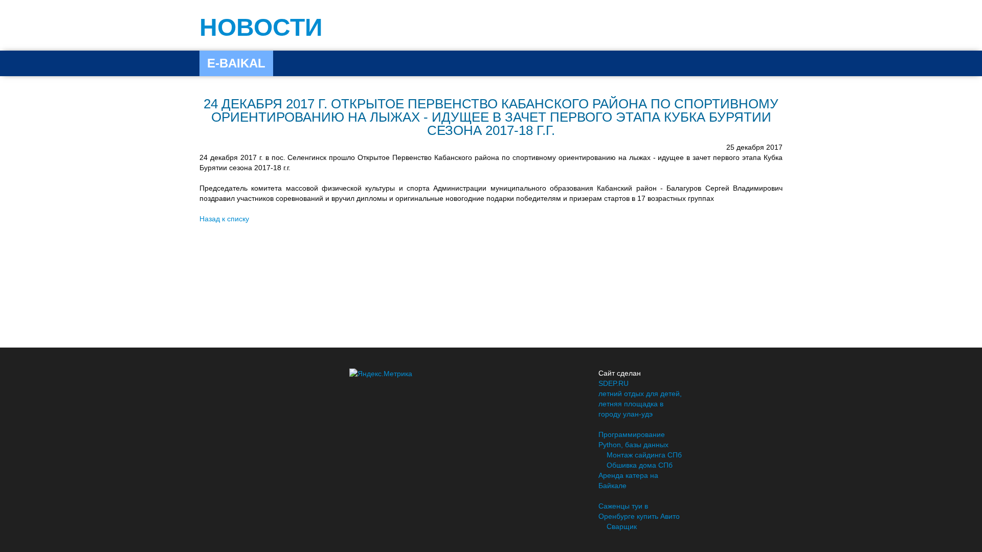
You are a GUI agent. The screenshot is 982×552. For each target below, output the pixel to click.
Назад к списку (224, 219)
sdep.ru (613, 383)
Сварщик (622, 526)
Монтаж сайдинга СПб (644, 455)
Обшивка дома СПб (640, 465)
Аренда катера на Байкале (628, 480)
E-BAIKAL (236, 63)
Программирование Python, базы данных (633, 439)
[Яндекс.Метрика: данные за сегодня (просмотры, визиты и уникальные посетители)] (380, 374)
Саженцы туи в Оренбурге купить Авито (639, 511)
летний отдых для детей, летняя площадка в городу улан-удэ (640, 403)
